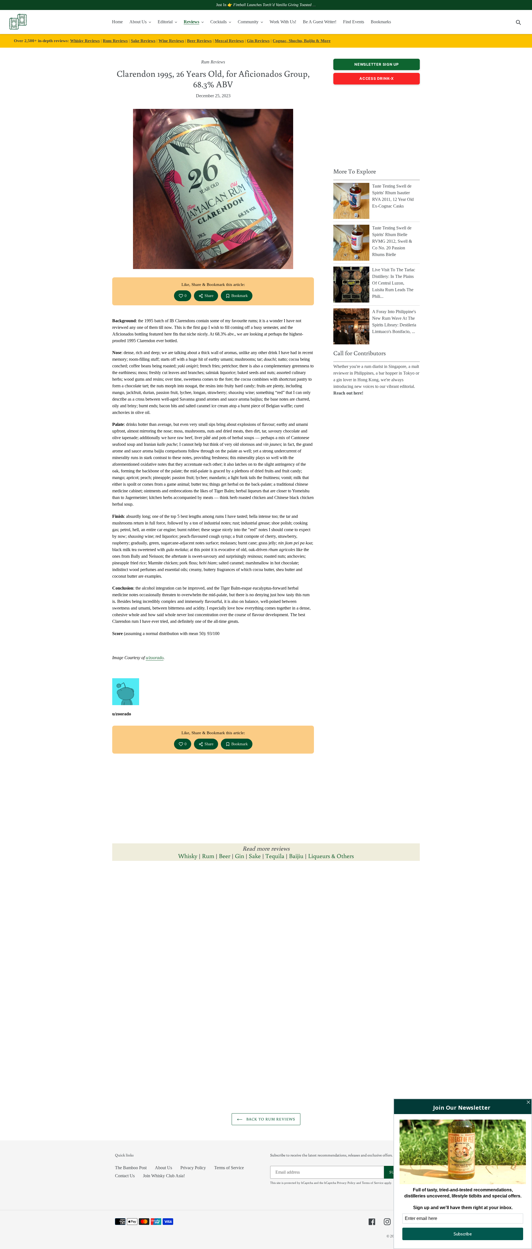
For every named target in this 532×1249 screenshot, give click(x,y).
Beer (224, 856)
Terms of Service (229, 1167)
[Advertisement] (376, 124)
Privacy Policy (193, 1167)
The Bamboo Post (131, 1167)
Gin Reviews (258, 40)
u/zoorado (154, 657)
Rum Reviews (115, 40)
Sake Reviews (143, 40)
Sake (255, 856)
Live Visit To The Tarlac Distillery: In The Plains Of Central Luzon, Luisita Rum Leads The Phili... (393, 283)
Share (208, 296)
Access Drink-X (376, 78)
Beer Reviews (199, 40)
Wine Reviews (171, 40)
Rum (208, 856)
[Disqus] (266, 941)
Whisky (187, 856)
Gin (239, 856)
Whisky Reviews (85, 40)
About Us (163, 1167)
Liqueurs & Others (331, 856)
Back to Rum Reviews (270, 1119)
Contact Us (125, 1175)
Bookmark (239, 296)
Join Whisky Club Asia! (164, 1175)
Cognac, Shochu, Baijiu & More (302, 40)
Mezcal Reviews (229, 40)
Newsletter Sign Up (376, 64)
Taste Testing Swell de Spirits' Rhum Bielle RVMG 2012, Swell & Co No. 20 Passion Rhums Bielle (392, 241)
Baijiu (296, 856)
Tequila (274, 856)
